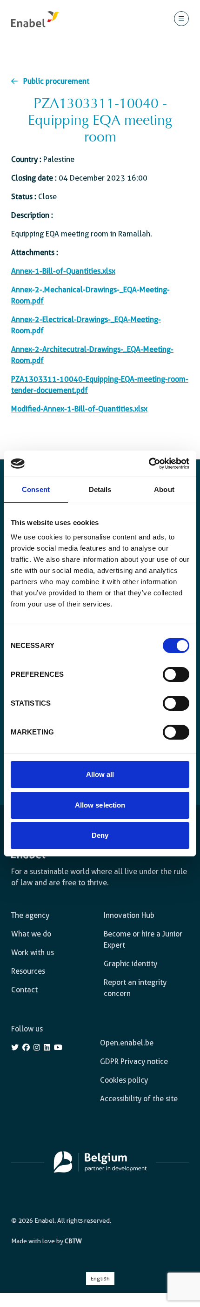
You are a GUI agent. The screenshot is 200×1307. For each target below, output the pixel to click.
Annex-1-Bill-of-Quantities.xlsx (63, 271)
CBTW (73, 1241)
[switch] (176, 674)
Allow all (100, 774)
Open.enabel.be (126, 1042)
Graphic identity (130, 963)
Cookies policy (124, 1080)
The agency (30, 915)
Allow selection (100, 805)
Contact (24, 989)
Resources (28, 971)
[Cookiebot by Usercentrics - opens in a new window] (148, 464)
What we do (31, 934)
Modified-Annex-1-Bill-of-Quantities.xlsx (79, 408)
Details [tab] (100, 489)
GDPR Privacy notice (134, 1061)
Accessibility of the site (139, 1098)
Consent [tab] (36, 489)
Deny (100, 835)
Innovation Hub (129, 915)
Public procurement (56, 81)
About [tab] (164, 489)
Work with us (32, 952)
